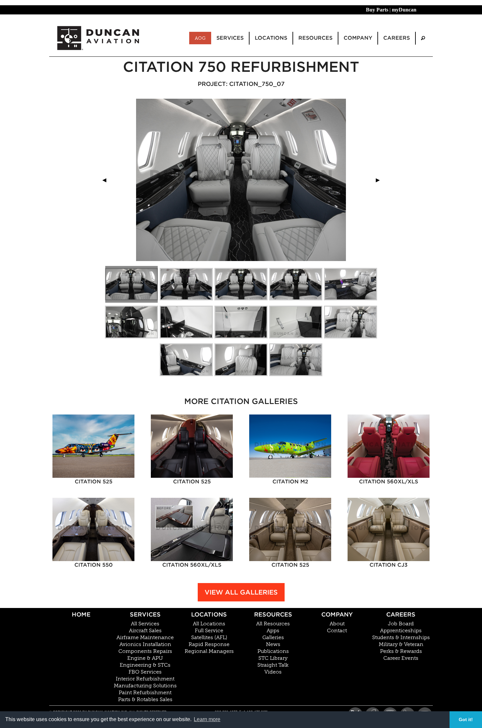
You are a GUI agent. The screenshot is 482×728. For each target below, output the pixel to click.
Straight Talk (273, 665)
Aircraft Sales (145, 630)
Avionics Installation (145, 644)
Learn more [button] (207, 719)
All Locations (209, 623)
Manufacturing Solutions (145, 685)
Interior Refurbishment (145, 678)
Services (145, 614)
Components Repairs (145, 651)
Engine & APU (145, 658)
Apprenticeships (401, 630)
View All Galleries (241, 592)
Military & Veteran (401, 644)
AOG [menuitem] (200, 38)
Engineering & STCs (145, 665)
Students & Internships (401, 637)
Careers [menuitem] (396, 38)
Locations (209, 614)
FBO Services (145, 672)
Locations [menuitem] (271, 38)
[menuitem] (423, 38)
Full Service (209, 630)
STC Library (273, 658)
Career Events (400, 658)
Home (81, 614)
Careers (400, 614)
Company (337, 614)
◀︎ (106, 180)
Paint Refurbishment (145, 692)
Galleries (273, 637)
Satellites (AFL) (209, 637)
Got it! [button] (466, 719)
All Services (145, 623)
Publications (273, 651)
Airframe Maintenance (145, 637)
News (273, 644)
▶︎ (380, 180)
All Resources (273, 623)
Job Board (401, 623)
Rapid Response (209, 644)
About (337, 623)
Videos (273, 672)
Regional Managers (209, 651)
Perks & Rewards (401, 651)
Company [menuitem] (358, 38)
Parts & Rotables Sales (145, 699)
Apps (273, 630)
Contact (337, 630)
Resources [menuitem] (315, 38)
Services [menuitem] (230, 38)
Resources (273, 614)
